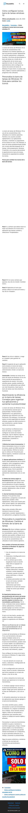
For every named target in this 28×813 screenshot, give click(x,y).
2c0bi (8, 21)
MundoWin (5, 25)
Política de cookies (14, 805)
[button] (20, 4)
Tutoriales (14, 25)
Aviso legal (11, 803)
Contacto (17, 803)
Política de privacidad (14, 807)
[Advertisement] (14, 100)
